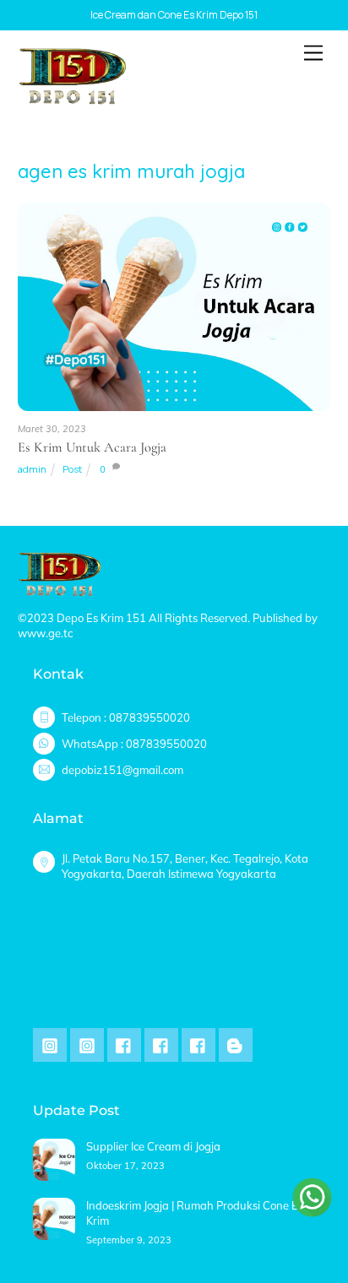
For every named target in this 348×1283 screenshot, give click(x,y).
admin (32, 469)
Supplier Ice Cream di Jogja (153, 1146)
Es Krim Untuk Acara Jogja (92, 447)
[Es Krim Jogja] (73, 98)
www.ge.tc (45, 633)
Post (72, 469)
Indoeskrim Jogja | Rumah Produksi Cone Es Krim (194, 1213)
